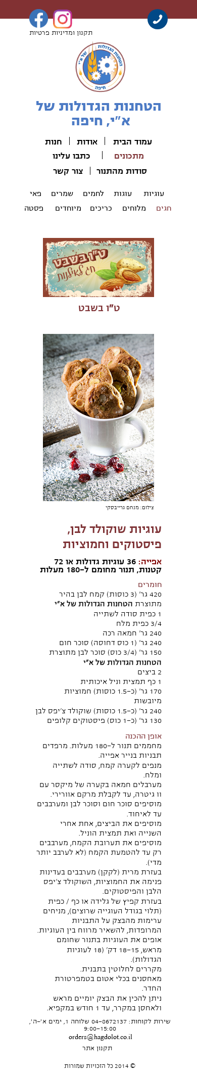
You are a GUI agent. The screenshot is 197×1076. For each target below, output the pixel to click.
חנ (58, 141)
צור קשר (68, 171)
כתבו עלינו (71, 156)
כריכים (101, 208)
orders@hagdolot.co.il (100, 1037)
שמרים (62, 193)
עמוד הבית (132, 141)
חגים (163, 208)
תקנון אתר (97, 1048)
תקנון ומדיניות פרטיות (60, 32)
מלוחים (134, 208)
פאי (35, 193)
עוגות (123, 193)
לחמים (93, 193)
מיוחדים (68, 208)
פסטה (33, 208)
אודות (87, 141)
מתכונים (129, 156)
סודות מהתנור (121, 171)
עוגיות (153, 193)
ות (49, 141)
